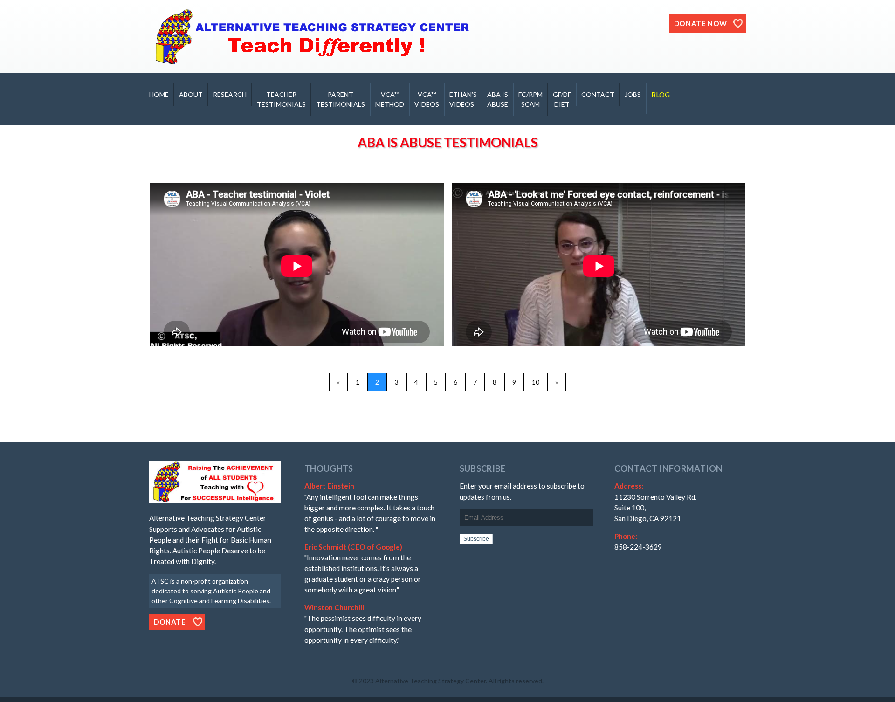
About (191, 94)
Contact (597, 94)
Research (230, 94)
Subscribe (476, 539)
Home (159, 94)
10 (535, 382)
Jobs (633, 94)
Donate (170, 622)
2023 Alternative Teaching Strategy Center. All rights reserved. (451, 681)
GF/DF (562, 99)
